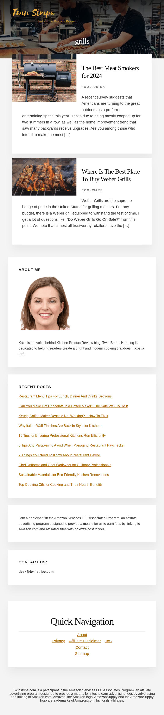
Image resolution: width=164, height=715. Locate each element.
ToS (108, 641)
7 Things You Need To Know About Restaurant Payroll (60, 455)
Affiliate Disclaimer (85, 641)
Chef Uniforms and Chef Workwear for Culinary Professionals (65, 465)
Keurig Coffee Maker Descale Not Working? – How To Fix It (63, 416)
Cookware (92, 190)
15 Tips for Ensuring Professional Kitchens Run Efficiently (62, 435)
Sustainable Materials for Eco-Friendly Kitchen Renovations (64, 475)
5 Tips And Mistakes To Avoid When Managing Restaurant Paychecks (71, 445)
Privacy (58, 641)
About (82, 635)
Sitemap (82, 653)
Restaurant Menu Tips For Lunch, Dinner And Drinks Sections (65, 396)
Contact (82, 647)
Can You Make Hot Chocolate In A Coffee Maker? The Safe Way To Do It (73, 406)
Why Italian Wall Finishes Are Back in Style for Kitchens (60, 426)
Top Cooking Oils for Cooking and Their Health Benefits (60, 484)
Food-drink (93, 86)
